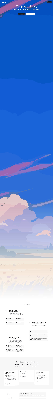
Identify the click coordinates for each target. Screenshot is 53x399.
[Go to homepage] (3, 2)
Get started (49, 2)
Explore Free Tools (31, 14)
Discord (8, 2)
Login (11, 2)
